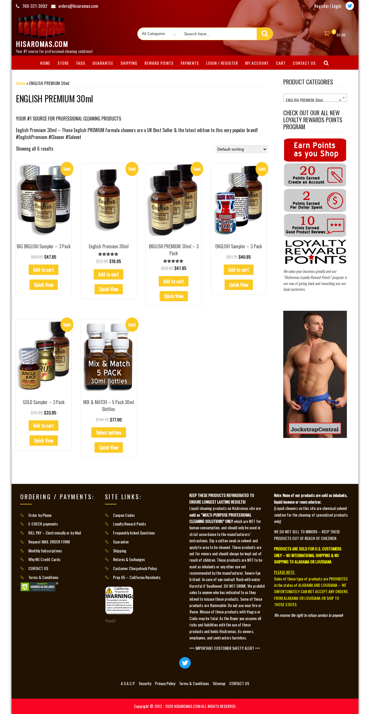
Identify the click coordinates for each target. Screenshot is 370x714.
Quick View (43, 284)
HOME (45, 63)
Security (145, 683)
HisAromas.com (42, 43)
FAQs (80, 63)
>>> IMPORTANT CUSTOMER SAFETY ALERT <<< (224, 648)
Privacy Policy (165, 683)
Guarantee (102, 63)
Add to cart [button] (43, 269)
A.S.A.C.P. (128, 683)
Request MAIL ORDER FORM (49, 542)
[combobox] (315, 98)
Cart (281, 63)
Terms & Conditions (43, 577)
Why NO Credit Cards (44, 559)
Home (20, 83)
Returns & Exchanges (129, 559)
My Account (257, 63)
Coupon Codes (124, 515)
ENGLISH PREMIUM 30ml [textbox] (313, 100)
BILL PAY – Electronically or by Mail (54, 533)
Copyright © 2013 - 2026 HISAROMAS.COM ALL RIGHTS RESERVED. (185, 706)
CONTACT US (304, 63)
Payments (190, 63)
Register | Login (327, 6)
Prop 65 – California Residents (136, 577)
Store (63, 63)
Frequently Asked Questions (134, 533)
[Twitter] (350, 6)
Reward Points (159, 63)
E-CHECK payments (43, 524)
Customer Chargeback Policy (135, 568)
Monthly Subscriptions (45, 550)
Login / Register (222, 63)
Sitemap (219, 683)
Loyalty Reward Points (129, 524)
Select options (108, 432)
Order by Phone (39, 515)
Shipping (129, 63)
